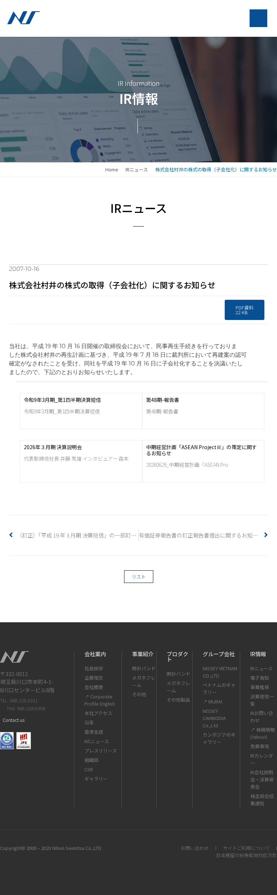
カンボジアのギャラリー (219, 738)
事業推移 (259, 687)
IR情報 (258, 654)
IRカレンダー (261, 759)
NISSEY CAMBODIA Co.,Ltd (214, 718)
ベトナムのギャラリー (219, 688)
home (111, 169)
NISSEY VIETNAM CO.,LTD (220, 672)
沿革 (89, 722)
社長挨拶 (93, 668)
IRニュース (137, 169)
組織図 (91, 759)
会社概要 (93, 687)
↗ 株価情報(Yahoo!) (262, 733)
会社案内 (95, 654)
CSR (88, 769)
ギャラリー (96, 778)
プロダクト (177, 656)
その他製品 (178, 699)
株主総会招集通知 (262, 800)
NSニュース (96, 741)
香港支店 (93, 731)
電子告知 (259, 677)
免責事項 (259, 746)
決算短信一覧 (262, 700)
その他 (139, 694)
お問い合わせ (195, 847)
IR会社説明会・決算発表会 (262, 779)
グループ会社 (219, 654)
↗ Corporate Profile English (99, 700)
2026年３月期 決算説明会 (53, 447)
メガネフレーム (143, 681)
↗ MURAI (212, 701)
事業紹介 (143, 654)
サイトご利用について (246, 847)
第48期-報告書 (162, 399)
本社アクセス (98, 713)
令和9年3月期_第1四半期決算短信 (62, 399)
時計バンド (144, 668)
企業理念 (93, 677)
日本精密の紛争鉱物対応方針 (246, 855)
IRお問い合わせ (261, 717)
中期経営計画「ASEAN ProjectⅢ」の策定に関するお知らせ (201, 450)
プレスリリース (100, 750)
